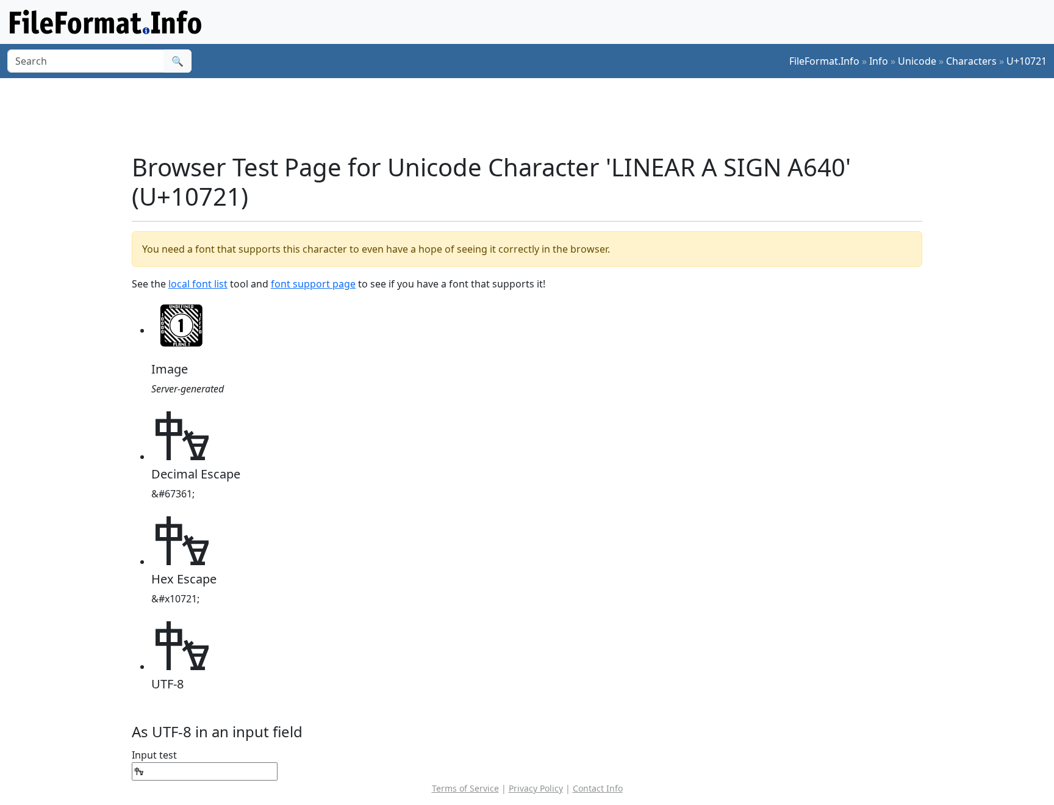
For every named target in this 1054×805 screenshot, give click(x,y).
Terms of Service (465, 788)
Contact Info (598, 788)
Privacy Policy (536, 788)
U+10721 (1026, 61)
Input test (154, 755)
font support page (313, 284)
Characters (971, 61)
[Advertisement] (534, 115)
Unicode (917, 61)
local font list (198, 284)
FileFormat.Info (824, 61)
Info (878, 61)
